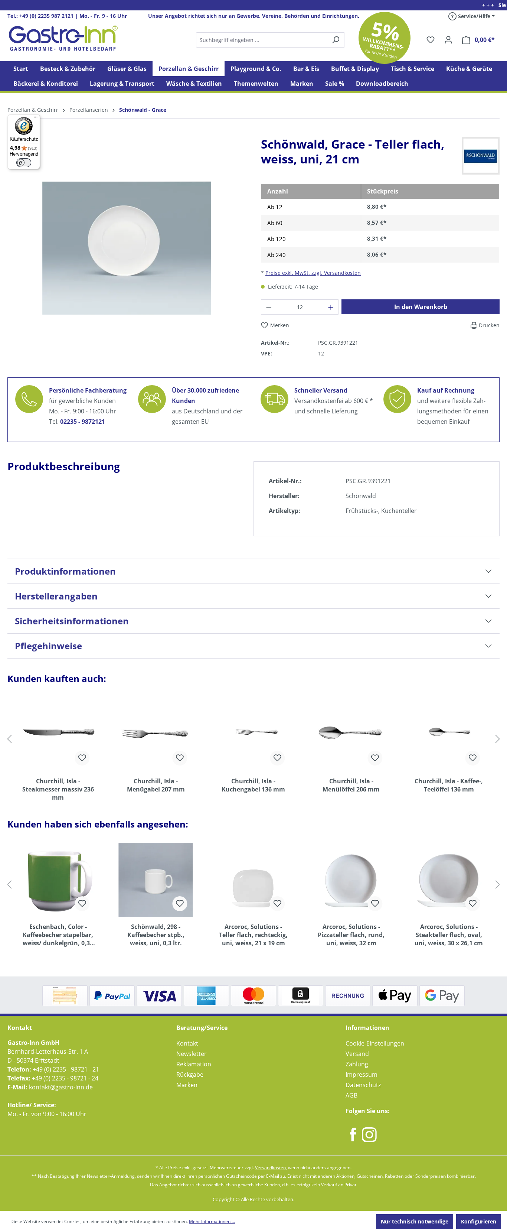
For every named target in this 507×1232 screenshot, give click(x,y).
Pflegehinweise (48, 646)
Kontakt (187, 1043)
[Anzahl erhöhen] (331, 307)
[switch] (23, 162)
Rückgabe (189, 1074)
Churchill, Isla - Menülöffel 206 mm (351, 785)
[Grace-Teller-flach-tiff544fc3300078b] (126, 248)
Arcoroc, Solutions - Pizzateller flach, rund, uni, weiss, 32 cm (351, 935)
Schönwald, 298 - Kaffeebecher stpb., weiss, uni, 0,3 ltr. (155, 935)
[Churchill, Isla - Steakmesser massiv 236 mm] (58, 734)
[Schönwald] (481, 155)
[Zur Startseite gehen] (63, 38)
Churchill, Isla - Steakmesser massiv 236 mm (58, 789)
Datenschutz (363, 1085)
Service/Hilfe (473, 16)
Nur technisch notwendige (414, 1221)
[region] (127, 254)
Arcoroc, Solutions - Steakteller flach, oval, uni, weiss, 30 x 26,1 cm (449, 935)
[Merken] (82, 758)
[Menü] (35, 118)
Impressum (361, 1074)
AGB (351, 1095)
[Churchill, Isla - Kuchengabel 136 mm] (253, 734)
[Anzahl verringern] (269, 307)
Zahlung (357, 1064)
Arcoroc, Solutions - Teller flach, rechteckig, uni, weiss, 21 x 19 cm (253, 935)
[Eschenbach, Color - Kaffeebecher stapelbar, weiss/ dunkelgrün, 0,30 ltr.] (58, 880)
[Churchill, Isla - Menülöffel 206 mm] (351, 734)
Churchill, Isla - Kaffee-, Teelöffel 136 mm (449, 785)
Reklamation (193, 1064)
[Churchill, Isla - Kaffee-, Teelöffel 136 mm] (449, 734)
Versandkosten (270, 1167)
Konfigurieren (478, 1221)
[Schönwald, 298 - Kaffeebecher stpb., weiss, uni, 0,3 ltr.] (155, 880)
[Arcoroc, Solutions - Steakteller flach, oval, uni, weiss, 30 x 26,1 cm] (449, 880)
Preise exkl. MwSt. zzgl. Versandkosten (313, 272)
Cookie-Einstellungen (375, 1043)
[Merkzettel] (430, 39)
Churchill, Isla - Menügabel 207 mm (156, 785)
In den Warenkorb (420, 307)
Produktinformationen (65, 571)
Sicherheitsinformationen (72, 621)
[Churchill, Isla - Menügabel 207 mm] (155, 734)
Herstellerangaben (56, 596)
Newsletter (191, 1054)
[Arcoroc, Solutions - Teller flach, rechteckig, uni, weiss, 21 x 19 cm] (253, 880)
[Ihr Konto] (448, 39)
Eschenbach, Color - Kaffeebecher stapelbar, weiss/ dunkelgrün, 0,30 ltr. (58, 935)
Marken (186, 1085)
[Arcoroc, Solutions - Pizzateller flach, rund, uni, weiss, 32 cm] (351, 880)
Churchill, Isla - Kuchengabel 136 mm (253, 785)
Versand (357, 1054)
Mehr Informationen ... (212, 1221)
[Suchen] (270, 40)
